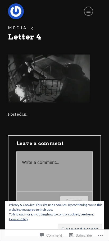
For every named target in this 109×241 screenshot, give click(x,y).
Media (17, 27)
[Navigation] (88, 11)
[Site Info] (16, 11)
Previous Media (32, 28)
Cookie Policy (18, 219)
